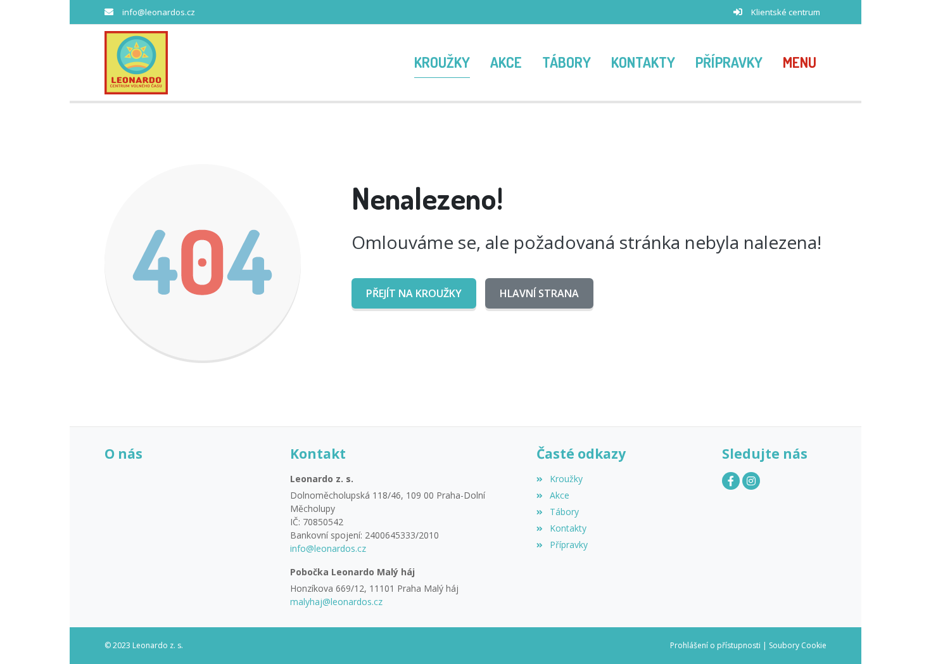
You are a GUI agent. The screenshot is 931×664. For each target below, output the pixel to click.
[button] (799, 63)
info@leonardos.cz (158, 12)
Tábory (564, 512)
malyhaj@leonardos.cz (336, 602)
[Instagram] (751, 481)
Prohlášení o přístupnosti (715, 645)
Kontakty (568, 528)
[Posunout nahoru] (902, 635)
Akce (559, 495)
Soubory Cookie (797, 645)
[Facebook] (731, 481)
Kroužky (566, 479)
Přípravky (568, 545)
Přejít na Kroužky (414, 293)
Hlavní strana (539, 293)
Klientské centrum (785, 12)
